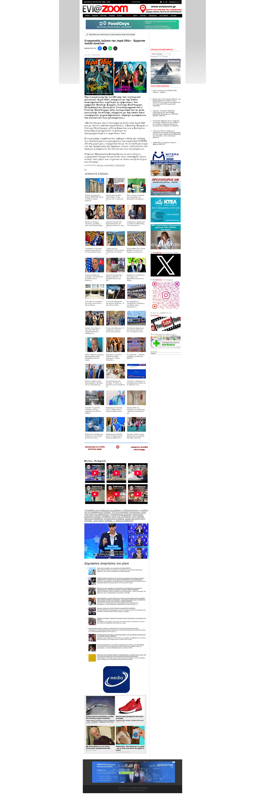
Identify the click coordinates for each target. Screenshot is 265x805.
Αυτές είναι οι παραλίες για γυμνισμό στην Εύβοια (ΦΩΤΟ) (114, 568)
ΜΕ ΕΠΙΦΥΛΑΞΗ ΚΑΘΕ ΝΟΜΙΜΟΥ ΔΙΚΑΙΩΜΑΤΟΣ (132, 790)
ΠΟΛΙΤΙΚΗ (112, 15)
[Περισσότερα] (115, 48)
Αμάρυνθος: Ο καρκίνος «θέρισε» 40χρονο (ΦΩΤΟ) (164, 143)
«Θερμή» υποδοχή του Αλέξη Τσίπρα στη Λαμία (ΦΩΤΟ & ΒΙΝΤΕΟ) (116, 608)
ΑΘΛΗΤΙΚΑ (143, 15)
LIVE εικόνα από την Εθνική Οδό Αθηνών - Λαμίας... (165, 91)
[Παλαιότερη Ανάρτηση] (139, 451)
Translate (165, 56)
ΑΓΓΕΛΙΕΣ (173, 15)
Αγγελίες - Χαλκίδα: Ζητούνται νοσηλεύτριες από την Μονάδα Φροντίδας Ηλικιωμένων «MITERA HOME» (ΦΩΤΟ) (165, 113)
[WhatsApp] (110, 48)
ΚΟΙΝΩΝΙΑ (95, 15)
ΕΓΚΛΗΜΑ (103, 15)
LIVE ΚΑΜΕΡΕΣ (163, 15)
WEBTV (135, 15)
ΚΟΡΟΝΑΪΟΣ (109, 165)
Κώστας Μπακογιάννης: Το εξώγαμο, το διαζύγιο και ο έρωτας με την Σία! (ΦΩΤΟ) (120, 645)
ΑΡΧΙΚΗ (87, 15)
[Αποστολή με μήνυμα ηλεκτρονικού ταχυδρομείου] (85, 170)
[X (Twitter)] (163, 2)
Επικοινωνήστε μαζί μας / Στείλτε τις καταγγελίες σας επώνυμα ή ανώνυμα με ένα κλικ (113, 628)
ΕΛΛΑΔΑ (119, 15)
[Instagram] (166, 2)
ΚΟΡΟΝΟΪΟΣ (120, 165)
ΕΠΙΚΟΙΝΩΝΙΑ (153, 15)
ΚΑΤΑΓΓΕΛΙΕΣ (136, 2)
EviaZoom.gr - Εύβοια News (139, 788)
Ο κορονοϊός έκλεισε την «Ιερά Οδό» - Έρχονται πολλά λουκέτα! (114, 42)
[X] (105, 48)
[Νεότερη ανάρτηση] (95, 450)
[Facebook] (161, 2)
